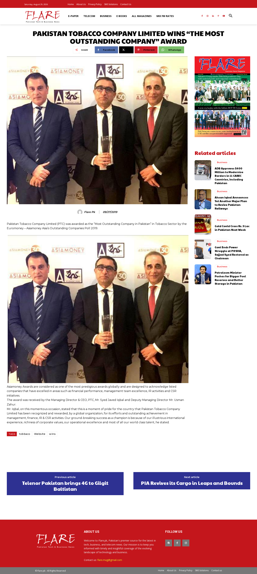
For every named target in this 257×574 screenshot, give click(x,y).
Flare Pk (89, 212)
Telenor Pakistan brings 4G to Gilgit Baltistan (65, 486)
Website (39, 434)
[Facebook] (202, 16)
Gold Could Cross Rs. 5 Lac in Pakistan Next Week (232, 227)
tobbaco (24, 434)
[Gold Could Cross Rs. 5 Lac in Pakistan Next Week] (203, 224)
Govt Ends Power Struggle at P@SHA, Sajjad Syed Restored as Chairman (232, 252)
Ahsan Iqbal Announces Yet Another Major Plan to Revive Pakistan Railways (231, 202)
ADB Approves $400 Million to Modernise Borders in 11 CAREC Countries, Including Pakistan (229, 175)
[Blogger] (168, 543)
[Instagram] (208, 16)
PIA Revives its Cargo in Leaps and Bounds (192, 483)
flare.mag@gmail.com (109, 560)
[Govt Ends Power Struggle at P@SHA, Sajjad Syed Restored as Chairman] (203, 249)
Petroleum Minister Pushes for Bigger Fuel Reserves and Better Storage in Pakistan (230, 278)
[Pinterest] (218, 16)
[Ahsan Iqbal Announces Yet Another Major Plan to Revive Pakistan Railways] (203, 199)
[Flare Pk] (80, 212)
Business (222, 162)
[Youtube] (224, 16)
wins (52, 434)
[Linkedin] (213, 16)
